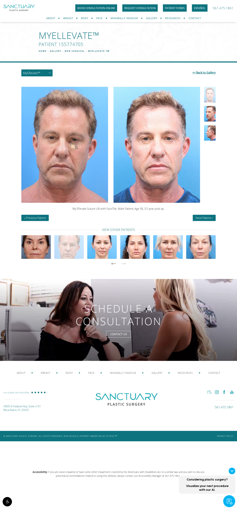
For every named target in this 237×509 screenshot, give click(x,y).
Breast (68, 18)
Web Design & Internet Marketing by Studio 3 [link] (90, 436)
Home (42, 51)
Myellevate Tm (99, 51)
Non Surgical (75, 51)
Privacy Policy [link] (225, 436)
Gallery (151, 18)
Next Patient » (204, 217)
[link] (24, 395)
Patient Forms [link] (175, 8)
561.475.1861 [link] (223, 8)
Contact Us (118, 334)
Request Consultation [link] (140, 8)
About (50, 18)
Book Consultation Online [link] (96, 8)
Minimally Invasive (124, 18)
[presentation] (113, 264)
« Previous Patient (35, 217)
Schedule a (119, 314)
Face (99, 18)
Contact (195, 18)
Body (84, 18)
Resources (173, 18)
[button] (7, 501)
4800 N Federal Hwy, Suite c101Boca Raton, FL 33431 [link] (22, 408)
